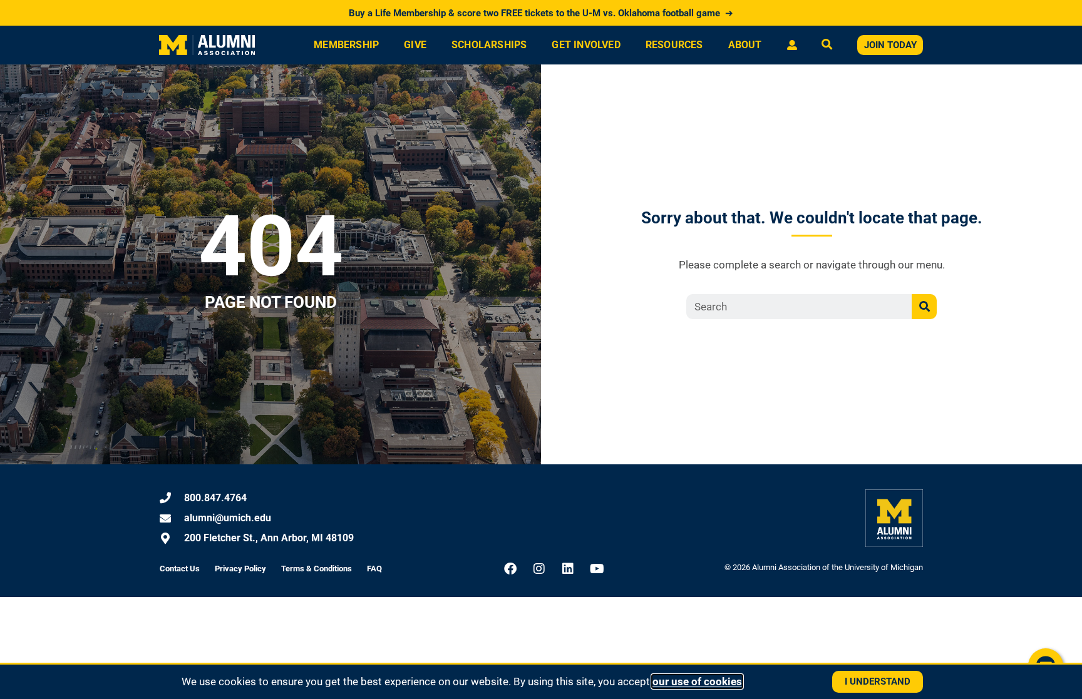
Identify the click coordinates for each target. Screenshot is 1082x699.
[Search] (924, 306)
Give (415, 45)
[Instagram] (539, 569)
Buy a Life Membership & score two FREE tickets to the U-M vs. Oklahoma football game (541, 13)
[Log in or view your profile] (792, 45)
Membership (346, 45)
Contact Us (180, 568)
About (745, 45)
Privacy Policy (240, 568)
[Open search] (827, 45)
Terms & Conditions (316, 568)
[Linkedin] (568, 569)
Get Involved (586, 45)
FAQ (374, 568)
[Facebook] (510, 569)
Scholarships (489, 45)
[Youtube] (596, 569)
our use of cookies (697, 681)
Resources (674, 45)
